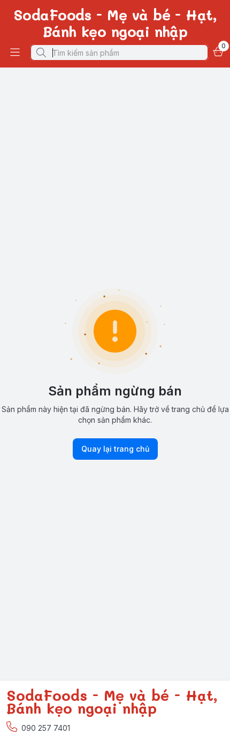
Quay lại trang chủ (115, 448)
